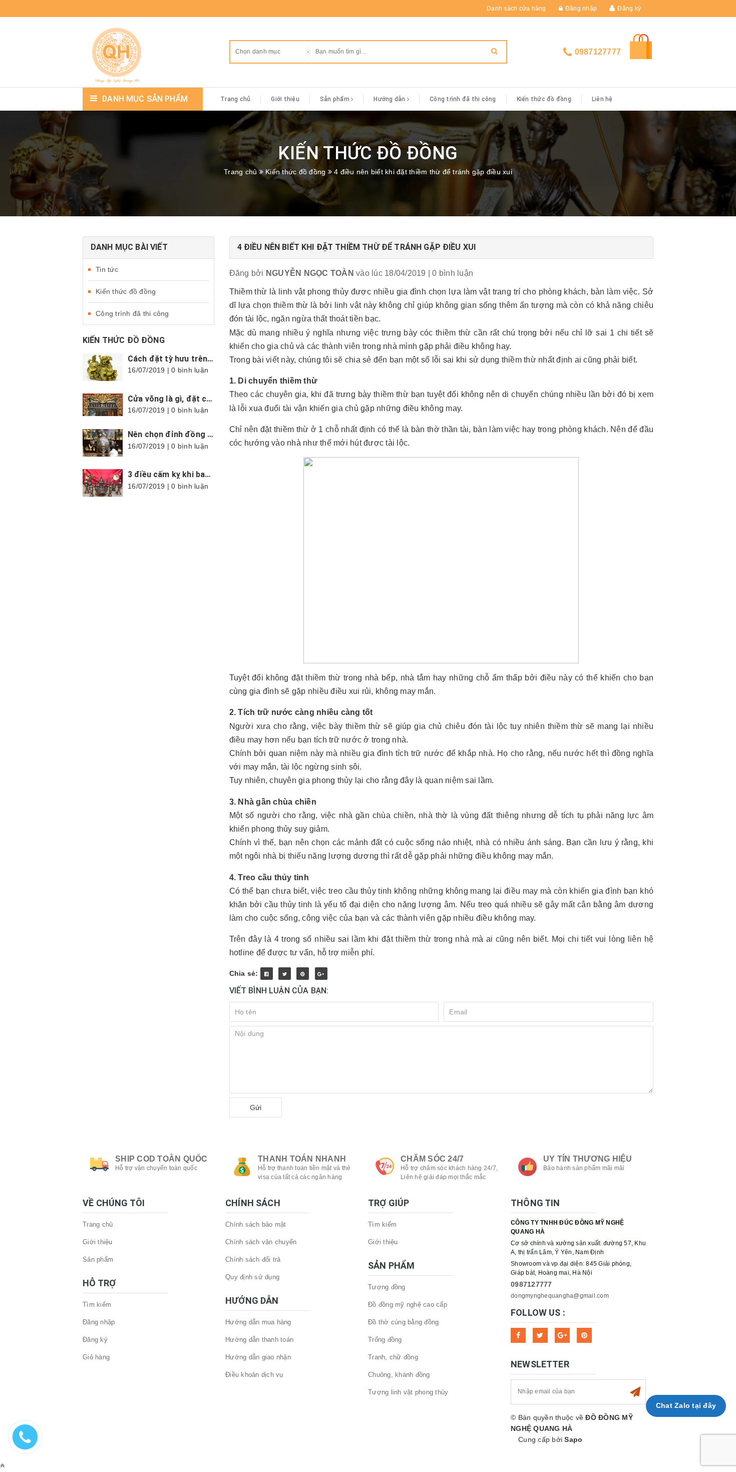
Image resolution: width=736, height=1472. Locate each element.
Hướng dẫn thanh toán (259, 1339)
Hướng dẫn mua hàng (258, 1322)
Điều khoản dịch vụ (254, 1374)
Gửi (255, 1107)
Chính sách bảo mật (255, 1224)
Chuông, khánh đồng (399, 1374)
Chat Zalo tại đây (686, 1405)
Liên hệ (602, 99)
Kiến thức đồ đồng (544, 99)
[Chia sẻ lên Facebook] (266, 973)
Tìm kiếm (97, 1304)
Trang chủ (235, 99)
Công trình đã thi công (463, 99)
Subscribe (635, 1392)
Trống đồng (385, 1339)
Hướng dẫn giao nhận (258, 1357)
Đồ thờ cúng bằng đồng (403, 1322)
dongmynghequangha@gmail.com (560, 1295)
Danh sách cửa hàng (516, 8)
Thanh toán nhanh (302, 1159)
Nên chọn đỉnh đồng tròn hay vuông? (198, 434)
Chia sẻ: (243, 973)
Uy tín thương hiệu (587, 1159)
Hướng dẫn (390, 99)
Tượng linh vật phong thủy (408, 1392)
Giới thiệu (285, 99)
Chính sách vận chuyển (260, 1242)
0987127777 (598, 52)
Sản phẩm (335, 99)
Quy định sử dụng (252, 1277)
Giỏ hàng (96, 1357)
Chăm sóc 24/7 (432, 1159)
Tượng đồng (387, 1287)
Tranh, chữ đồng (393, 1357)
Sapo (573, 1439)
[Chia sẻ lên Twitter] (284, 973)
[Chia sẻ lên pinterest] (302, 973)
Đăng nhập (581, 8)
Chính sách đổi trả (253, 1259)
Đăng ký (629, 8)
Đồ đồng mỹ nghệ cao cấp (407, 1304)
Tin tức (107, 269)
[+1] (321, 973)
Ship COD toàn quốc (161, 1159)
